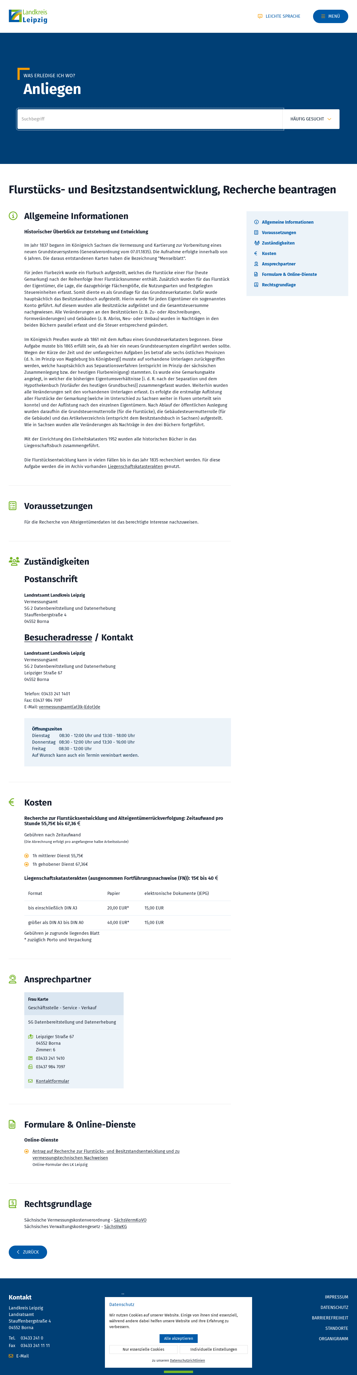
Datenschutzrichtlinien (187, 1360)
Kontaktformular (52, 1081)
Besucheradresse (58, 637)
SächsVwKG (115, 1226)
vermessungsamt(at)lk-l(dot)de (69, 707)
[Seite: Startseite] (28, 16)
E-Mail (22, 1356)
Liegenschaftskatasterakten (135, 466)
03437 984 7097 (50, 1066)
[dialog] (178, 1332)
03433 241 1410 (50, 1058)
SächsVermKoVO (130, 1220)
